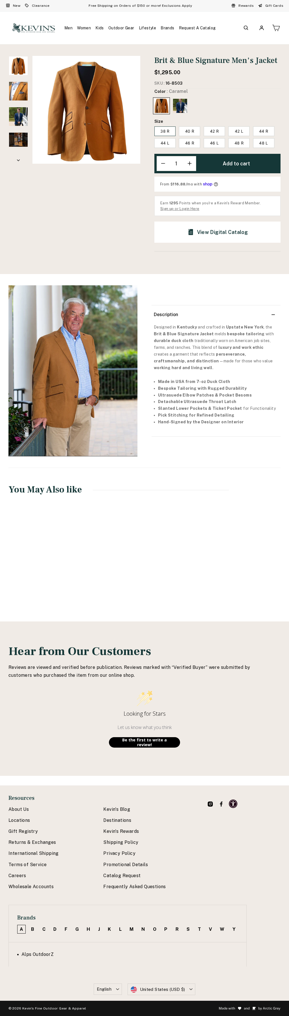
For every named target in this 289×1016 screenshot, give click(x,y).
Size (158, 121)
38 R (164, 131)
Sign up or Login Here (179, 209)
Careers (17, 875)
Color (171, 91)
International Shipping (33, 853)
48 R (239, 143)
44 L (165, 143)
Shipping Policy (120, 842)
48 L (263, 143)
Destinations (117, 820)
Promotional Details (125, 864)
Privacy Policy (119, 853)
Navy (180, 106)
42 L (239, 131)
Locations (19, 820)
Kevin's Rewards (121, 831)
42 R (214, 131)
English (104, 989)
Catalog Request (122, 875)
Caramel (161, 106)
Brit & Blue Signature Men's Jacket (32, 565)
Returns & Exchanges (32, 842)
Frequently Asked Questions (134, 886)
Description (166, 314)
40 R (189, 131)
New (16, 6)
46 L (214, 143)
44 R (263, 131)
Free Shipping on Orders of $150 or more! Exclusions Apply (140, 6)
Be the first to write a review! (144, 742)
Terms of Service (27, 864)
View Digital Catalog (222, 232)
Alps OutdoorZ (37, 954)
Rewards (246, 6)
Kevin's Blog (116, 809)
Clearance (41, 6)
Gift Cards (274, 6)
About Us (18, 809)
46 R (189, 143)
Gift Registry (23, 831)
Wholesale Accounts (31, 886)
